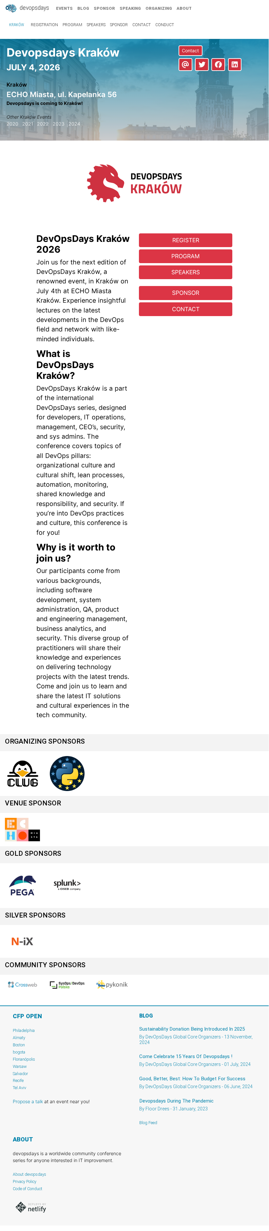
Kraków (16, 25)
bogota (19, 1052)
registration (44, 25)
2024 (74, 123)
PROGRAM (185, 256)
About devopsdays (29, 1174)
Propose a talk (28, 1101)
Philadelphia (24, 1030)
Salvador (20, 1073)
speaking (130, 8)
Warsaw (20, 1066)
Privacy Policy (24, 1181)
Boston (19, 1044)
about (184, 8)
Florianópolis (24, 1059)
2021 (27, 123)
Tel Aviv (19, 1087)
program (72, 25)
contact (141, 25)
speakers (96, 25)
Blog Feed (148, 1122)
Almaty (19, 1037)
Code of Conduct (27, 1188)
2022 (43, 123)
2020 (12, 123)
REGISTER (185, 240)
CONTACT (186, 309)
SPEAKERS (185, 272)
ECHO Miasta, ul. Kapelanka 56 (62, 94)
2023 (59, 123)
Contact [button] (190, 50)
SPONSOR (185, 292)
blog (83, 8)
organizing (158, 8)
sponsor (104, 8)
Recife (18, 1080)
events (64, 8)
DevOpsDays (33, 8)
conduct (164, 25)
